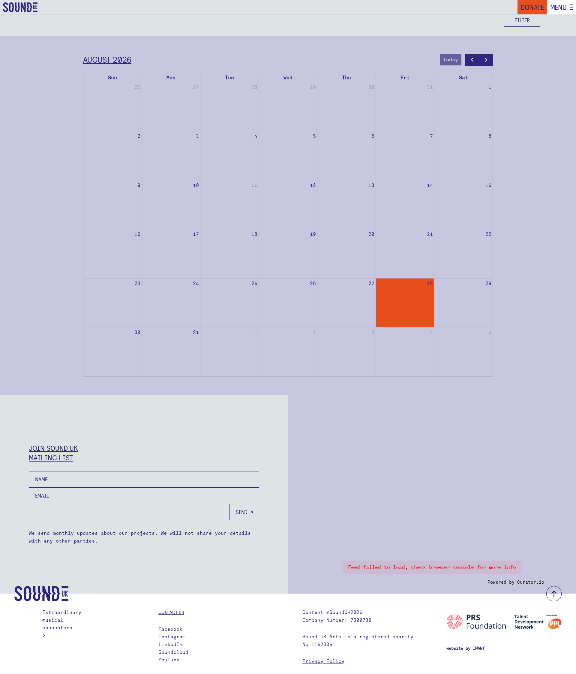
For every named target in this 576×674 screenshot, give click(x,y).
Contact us (171, 612)
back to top (554, 593)
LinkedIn (170, 644)
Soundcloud (173, 652)
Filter (522, 20)
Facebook (170, 629)
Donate (532, 7)
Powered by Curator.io (516, 582)
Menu (558, 7)
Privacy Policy (323, 661)
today (450, 59)
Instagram (171, 636)
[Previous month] (472, 60)
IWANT (479, 648)
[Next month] (486, 60)
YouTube (168, 660)
